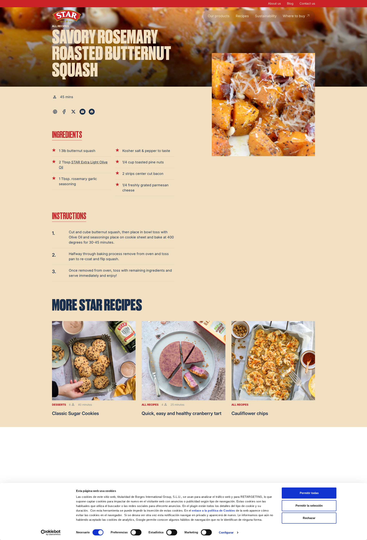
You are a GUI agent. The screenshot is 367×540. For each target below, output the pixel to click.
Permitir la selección (309, 505)
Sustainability (266, 16)
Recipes (242, 16)
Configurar (226, 532)
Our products (219, 16)
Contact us (307, 3)
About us (274, 3)
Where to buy (294, 16)
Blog (290, 3)
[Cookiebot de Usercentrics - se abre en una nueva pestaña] (50, 532)
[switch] (136, 532)
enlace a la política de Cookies (213, 510)
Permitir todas (309, 493)
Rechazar (309, 518)
